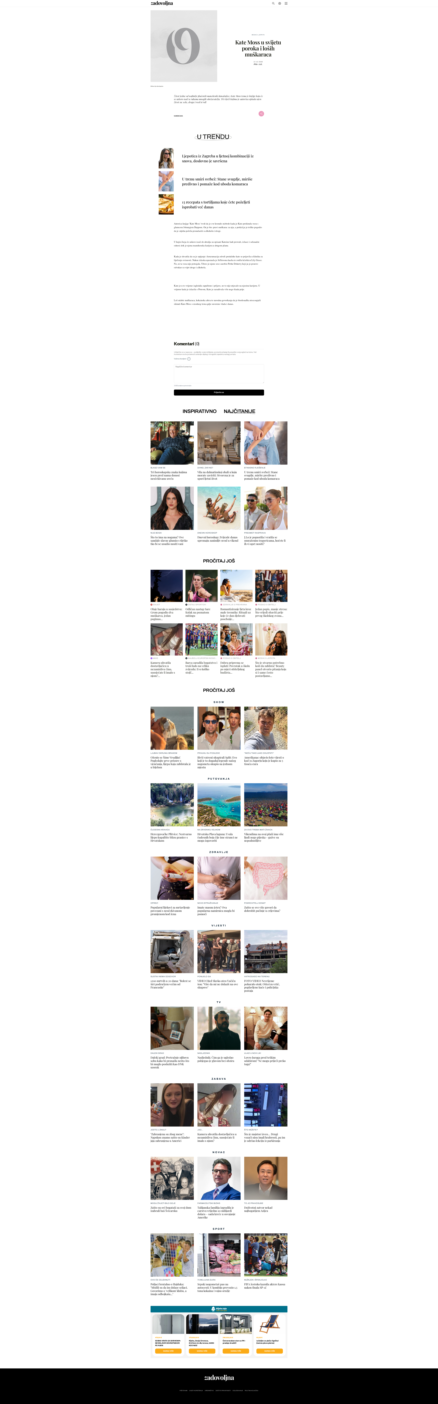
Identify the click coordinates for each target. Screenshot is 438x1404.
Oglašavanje (238, 1390)
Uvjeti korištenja (196, 1390)
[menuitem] (279, 3)
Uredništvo (209, 1390)
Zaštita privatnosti (223, 1390)
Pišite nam (183, 1390)
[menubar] (279, 3)
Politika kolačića (251, 1390)
